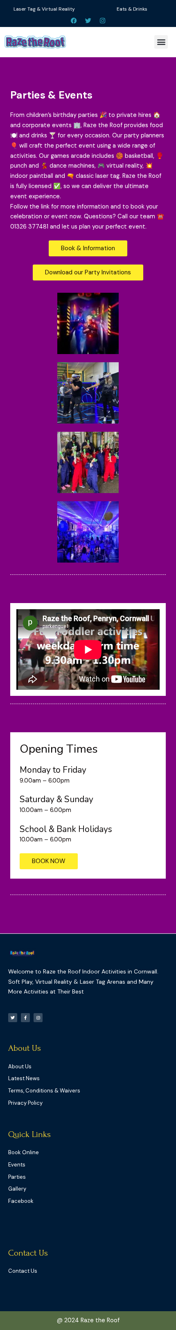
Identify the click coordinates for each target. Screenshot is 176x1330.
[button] (161, 42)
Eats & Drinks (132, 9)
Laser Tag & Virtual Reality (44, 9)
